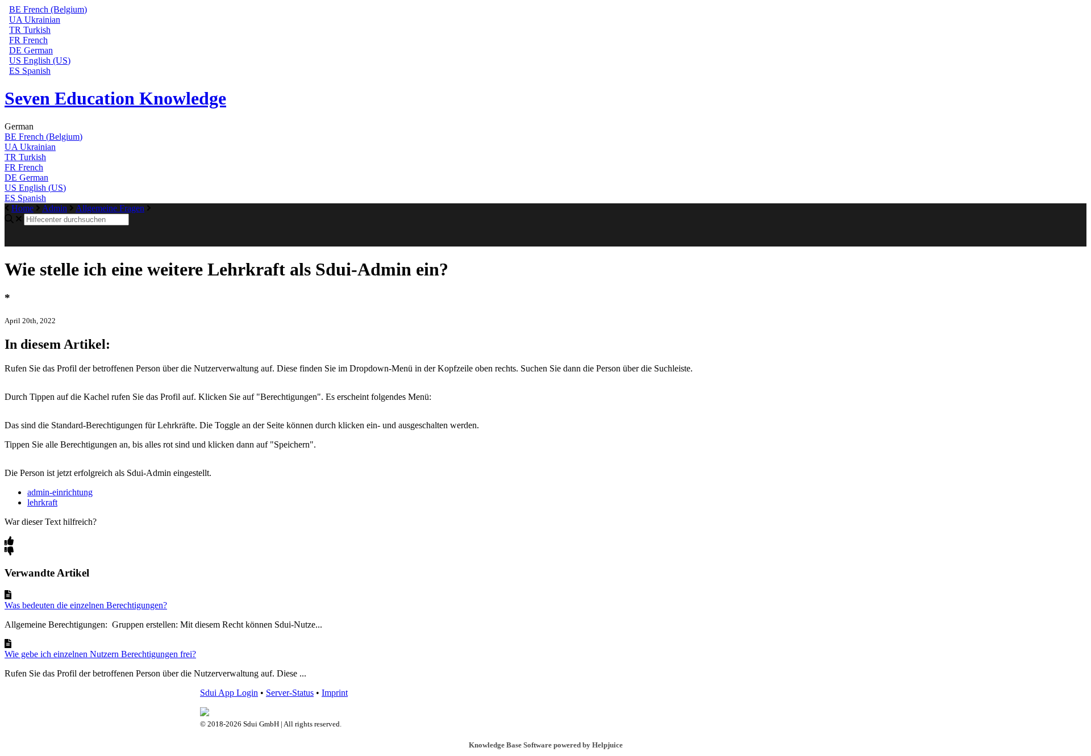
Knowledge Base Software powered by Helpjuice (546, 745)
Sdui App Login (229, 692)
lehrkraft (42, 502)
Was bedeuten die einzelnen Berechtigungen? (86, 605)
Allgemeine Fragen (110, 208)
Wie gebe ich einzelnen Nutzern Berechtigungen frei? (100, 654)
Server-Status (290, 692)
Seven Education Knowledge (115, 98)
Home (22, 208)
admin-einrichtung (60, 492)
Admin (54, 208)
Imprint (335, 692)
